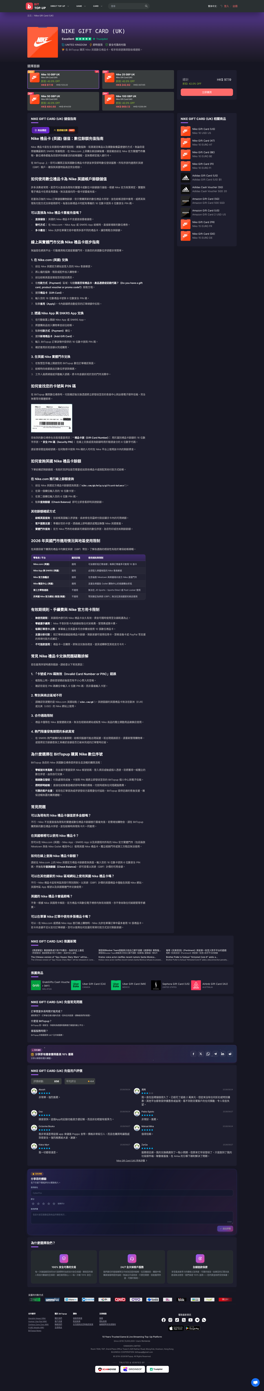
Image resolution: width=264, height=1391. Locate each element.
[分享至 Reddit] (230, 1054)
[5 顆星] (54, 1203)
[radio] (40, 1093)
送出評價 (227, 1228)
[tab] (40, 130)
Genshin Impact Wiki (37, 1318)
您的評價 (34, 1209)
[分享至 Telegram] (215, 1054)
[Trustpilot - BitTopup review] (158, 1369)
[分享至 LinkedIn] (223, 1054)
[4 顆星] (48, 1203)
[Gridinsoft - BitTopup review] (132, 1369)
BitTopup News (34, 1330)
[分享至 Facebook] (193, 1054)
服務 (101, 1318)
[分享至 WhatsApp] (208, 1054)
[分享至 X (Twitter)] (201, 1054)
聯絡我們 (58, 1324)
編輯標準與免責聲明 (107, 1324)
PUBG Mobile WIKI (36, 1327)
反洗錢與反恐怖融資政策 (83, 1324)
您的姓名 (34, 1187)
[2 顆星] (38, 1203)
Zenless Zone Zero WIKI (38, 1324)
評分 (32, 1199)
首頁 (29, 15)
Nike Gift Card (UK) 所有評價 (130, 1160)
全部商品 (58, 1327)
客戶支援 (58, 1321)
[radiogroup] (44, 1093)
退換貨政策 (77, 1318)
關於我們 (58, 1318)
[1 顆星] (33, 1203)
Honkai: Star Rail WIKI (37, 1321)
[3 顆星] (43, 1203)
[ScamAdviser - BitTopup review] (107, 1369)
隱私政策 (103, 1321)
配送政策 (76, 1321)
